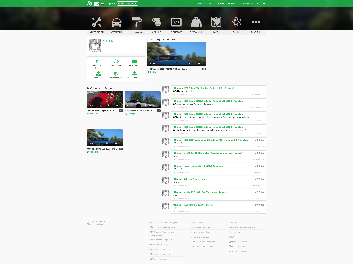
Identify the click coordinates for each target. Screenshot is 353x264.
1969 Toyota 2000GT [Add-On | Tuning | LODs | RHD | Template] (213, 101)
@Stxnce (177, 104)
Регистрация (247, 3)
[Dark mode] (258, 3)
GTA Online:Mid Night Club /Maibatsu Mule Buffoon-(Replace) (213, 152)
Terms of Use (234, 232)
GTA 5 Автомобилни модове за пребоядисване (163, 233)
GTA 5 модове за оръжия (160, 239)
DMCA (231, 236)
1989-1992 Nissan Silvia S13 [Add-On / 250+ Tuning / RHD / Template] (216, 139)
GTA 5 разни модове (158, 259)
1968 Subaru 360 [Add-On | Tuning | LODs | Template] (209, 88)
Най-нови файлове (197, 222)
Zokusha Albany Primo (194, 178)
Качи (222, 3)
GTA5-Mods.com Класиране (201, 246)
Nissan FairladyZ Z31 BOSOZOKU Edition (203, 165)
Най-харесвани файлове (200, 232)
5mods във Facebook (240, 246)
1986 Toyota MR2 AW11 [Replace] (199, 204)
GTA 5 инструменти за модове (163, 222)
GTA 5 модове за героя (159, 249)
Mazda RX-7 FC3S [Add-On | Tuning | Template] (206, 191)
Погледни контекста (182, 94)
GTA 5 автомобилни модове (162, 227)
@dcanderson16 (180, 130)
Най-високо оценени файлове (202, 241)
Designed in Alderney (96, 221)
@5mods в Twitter (239, 241)
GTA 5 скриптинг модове (160, 244)
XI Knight (108, 41)
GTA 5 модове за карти (159, 254)
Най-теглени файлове (199, 236)
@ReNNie (177, 91)
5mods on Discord (239, 251)
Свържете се (234, 222)
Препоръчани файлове (199, 227)
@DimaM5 (177, 117)
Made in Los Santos (95, 224)
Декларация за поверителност (242, 227)
